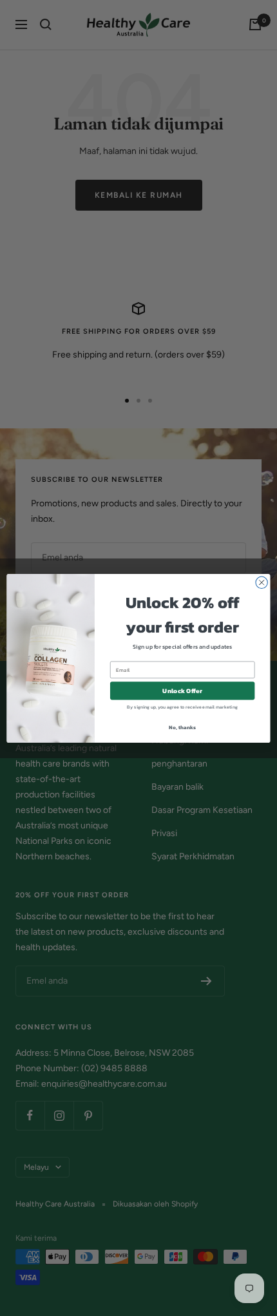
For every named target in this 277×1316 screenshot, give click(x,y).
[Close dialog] (261, 582)
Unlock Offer (182, 690)
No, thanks (182, 727)
